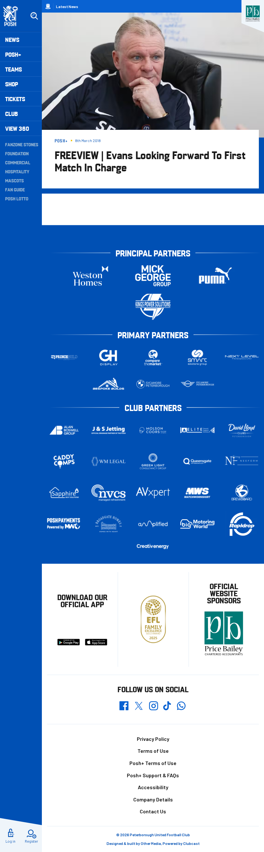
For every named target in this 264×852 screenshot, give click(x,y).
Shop (11, 84)
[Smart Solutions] (197, 357)
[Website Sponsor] (252, 13)
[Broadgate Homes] (108, 524)
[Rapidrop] (242, 524)
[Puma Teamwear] (215, 276)
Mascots (14, 180)
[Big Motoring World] (197, 523)
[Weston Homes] (90, 276)
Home (48, 6)
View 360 (17, 128)
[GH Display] (108, 357)
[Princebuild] (64, 357)
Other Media (151, 843)
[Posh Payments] (64, 524)
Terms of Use (153, 751)
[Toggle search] (34, 16)
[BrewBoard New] (242, 492)
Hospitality (17, 171)
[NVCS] (108, 493)
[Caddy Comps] (64, 461)
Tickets (15, 99)
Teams (13, 69)
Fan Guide (15, 189)
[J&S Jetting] (108, 430)
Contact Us (153, 811)
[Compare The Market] (153, 357)
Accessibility (153, 787)
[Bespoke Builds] (108, 384)
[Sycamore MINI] (197, 384)
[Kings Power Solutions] (153, 307)
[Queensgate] (197, 461)
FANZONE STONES (21, 144)
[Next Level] (242, 357)
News (12, 39)
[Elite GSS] (197, 430)
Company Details (153, 799)
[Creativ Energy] (153, 546)
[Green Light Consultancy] (153, 461)
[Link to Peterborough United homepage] (13, 16)
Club (11, 114)
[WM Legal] (108, 461)
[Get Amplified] (153, 524)
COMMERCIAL (17, 162)
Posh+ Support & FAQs (153, 775)
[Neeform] (242, 461)
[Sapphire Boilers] (64, 493)
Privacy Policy (153, 739)
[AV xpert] (153, 493)
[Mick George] (153, 276)
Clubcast (191, 843)
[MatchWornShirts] (197, 492)
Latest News (67, 6)
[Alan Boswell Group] (64, 430)
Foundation (17, 153)
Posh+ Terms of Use (152, 763)
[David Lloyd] (242, 430)
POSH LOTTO (16, 198)
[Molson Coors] (153, 430)
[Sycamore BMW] (153, 384)
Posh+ (13, 54)
